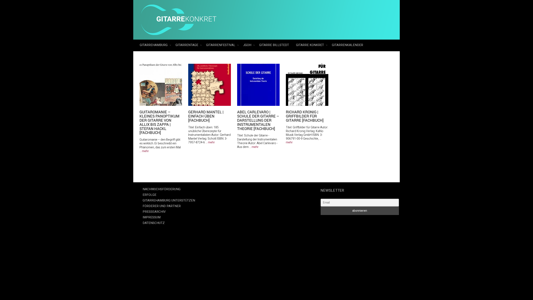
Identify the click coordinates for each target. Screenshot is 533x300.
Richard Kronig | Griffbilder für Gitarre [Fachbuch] (305, 116)
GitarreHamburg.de (243, 231)
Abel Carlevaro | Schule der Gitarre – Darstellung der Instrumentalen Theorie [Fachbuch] (258, 120)
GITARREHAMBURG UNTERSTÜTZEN (169, 200)
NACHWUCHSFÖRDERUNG (162, 189)
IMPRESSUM (152, 217)
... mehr (144, 151)
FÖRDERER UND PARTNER (162, 206)
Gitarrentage (187, 45)
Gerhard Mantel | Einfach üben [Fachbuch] (205, 116)
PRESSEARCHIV (154, 211)
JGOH (247, 45)
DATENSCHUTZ (154, 223)
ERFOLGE (149, 194)
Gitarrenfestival (221, 45)
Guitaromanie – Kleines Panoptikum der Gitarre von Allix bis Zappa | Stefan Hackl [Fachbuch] (159, 122)
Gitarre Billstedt (274, 45)
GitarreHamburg (154, 45)
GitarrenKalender (347, 45)
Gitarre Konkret (310, 45)
